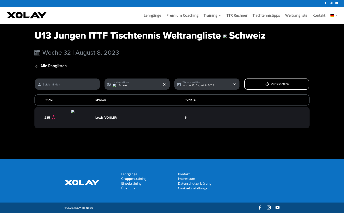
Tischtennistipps (266, 16)
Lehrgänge (152, 16)
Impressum (186, 178)
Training (210, 16)
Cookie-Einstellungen (193, 188)
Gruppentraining (134, 178)
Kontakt (319, 16)
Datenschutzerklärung (194, 183)
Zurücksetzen (280, 84)
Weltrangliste (296, 16)
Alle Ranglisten (53, 66)
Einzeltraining (131, 183)
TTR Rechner (237, 16)
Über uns (128, 188)
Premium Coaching (182, 16)
